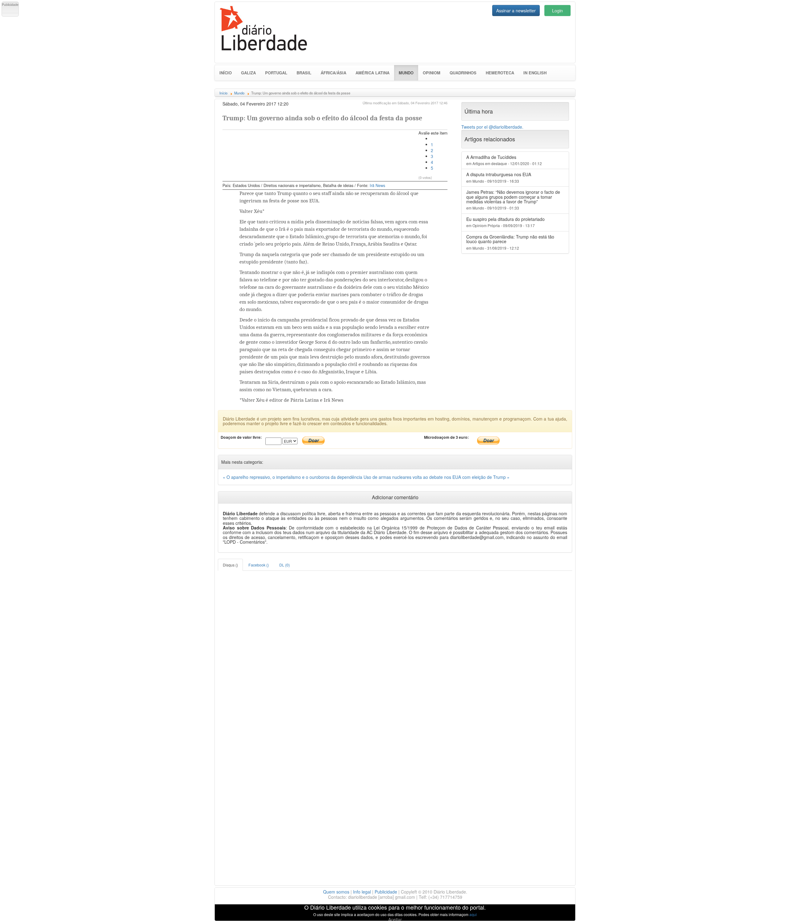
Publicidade (386, 892)
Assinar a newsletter (516, 10)
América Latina (372, 73)
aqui (473, 914)
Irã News (377, 185)
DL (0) (284, 564)
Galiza (248, 73)
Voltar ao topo (772, 908)
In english (535, 73)
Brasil (304, 73)
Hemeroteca (500, 73)
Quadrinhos (463, 73)
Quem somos (336, 892)
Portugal (276, 73)
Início (225, 73)
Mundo (408, 72)
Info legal (362, 892)
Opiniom (431, 73)
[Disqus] (395, 648)
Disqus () (230, 564)
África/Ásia (333, 73)
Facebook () (258, 564)
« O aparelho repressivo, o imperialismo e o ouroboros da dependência (293, 477)
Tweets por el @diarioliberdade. (492, 127)
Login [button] (557, 10)
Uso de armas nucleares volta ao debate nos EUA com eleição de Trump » (436, 477)
